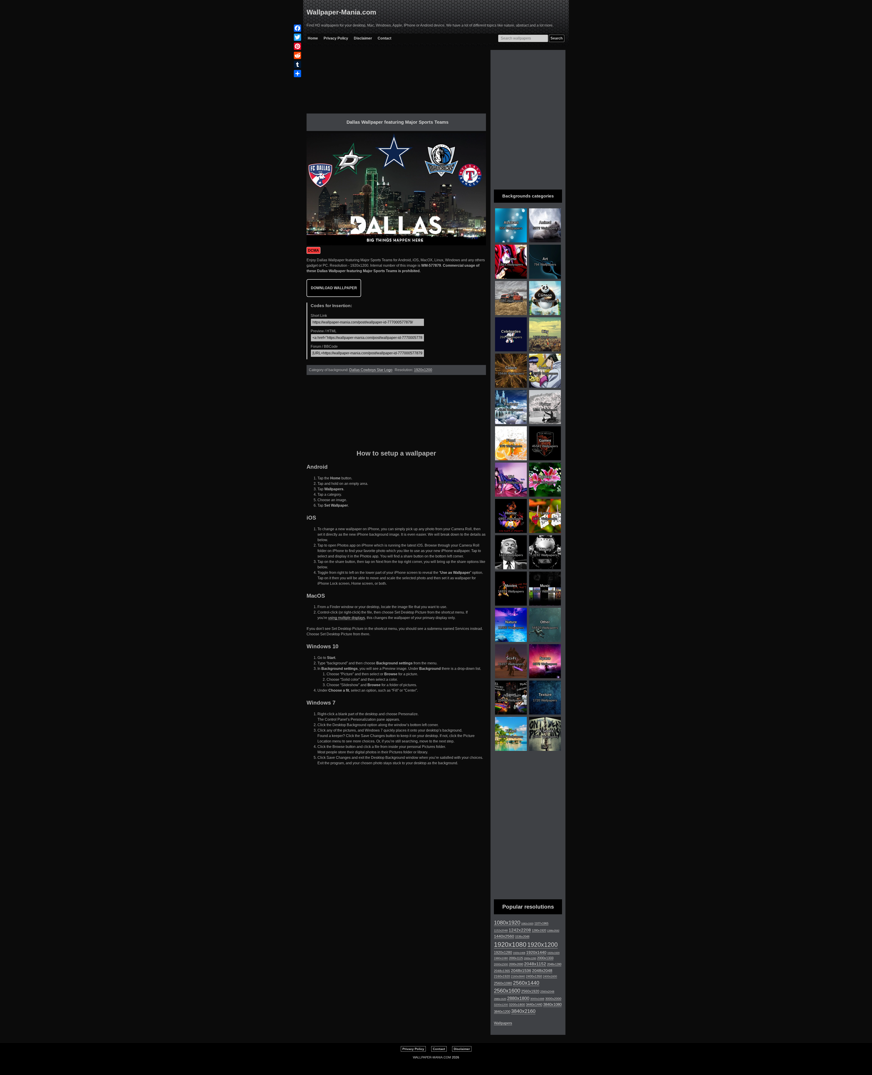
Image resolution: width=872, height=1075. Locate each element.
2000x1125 (516, 958)
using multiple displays (346, 618)
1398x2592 (553, 930)
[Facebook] (297, 28)
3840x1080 (552, 1004)
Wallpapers (503, 1023)
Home (313, 38)
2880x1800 (518, 998)
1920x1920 (553, 953)
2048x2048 (542, 970)
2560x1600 (507, 991)
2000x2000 (516, 964)
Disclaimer (363, 38)
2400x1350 (534, 976)
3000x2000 (553, 999)
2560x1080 (503, 983)
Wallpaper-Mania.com (341, 12)
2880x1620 (500, 999)
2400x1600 (550, 976)
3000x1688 (537, 999)
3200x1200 (501, 1004)
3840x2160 (523, 1011)
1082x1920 (527, 923)
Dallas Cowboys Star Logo (370, 370)
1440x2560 (504, 936)
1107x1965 (541, 923)
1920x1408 (519, 953)
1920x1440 (536, 952)
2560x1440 (526, 983)
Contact (384, 38)
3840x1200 (502, 1011)
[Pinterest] (297, 46)
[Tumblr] (297, 64)
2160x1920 (502, 976)
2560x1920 (530, 991)
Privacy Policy (336, 38)
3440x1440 (534, 1004)
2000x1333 (545, 958)
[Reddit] (297, 55)
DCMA (313, 250)
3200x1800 (517, 1004)
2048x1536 (521, 970)
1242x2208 (520, 930)
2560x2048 (547, 991)
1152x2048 (501, 930)
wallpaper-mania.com (432, 1057)
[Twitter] (297, 37)
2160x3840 (518, 976)
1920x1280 (503, 952)
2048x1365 (502, 971)
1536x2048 (522, 936)
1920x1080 (510, 944)
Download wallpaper (334, 288)
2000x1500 (501, 964)
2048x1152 (535, 964)
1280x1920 (539, 930)
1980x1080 (501, 958)
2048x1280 (554, 964)
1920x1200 (423, 370)
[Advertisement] (396, 81)
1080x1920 (507, 923)
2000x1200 (530, 958)
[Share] (297, 73)
